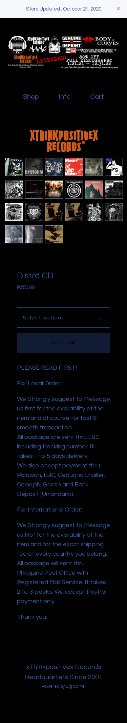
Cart (98, 96)
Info (65, 96)
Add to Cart (63, 342)
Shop (31, 96)
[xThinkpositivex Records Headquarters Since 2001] (63, 52)
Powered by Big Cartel (64, 686)
